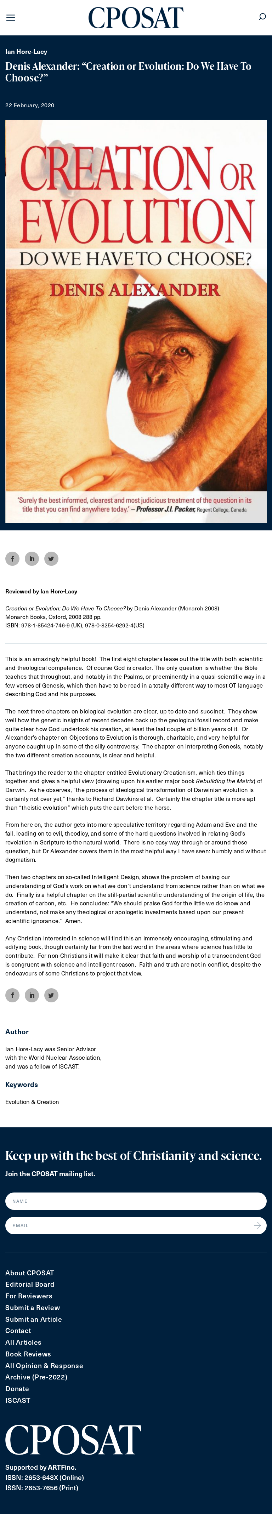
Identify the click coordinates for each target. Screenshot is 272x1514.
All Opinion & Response (44, 1365)
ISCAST (18, 1400)
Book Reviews (28, 1353)
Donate (17, 1388)
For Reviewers (29, 1295)
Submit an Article (33, 1319)
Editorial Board (29, 1284)
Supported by (40, 1467)
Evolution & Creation (32, 1101)
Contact (18, 1330)
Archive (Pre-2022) (36, 1376)
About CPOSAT (30, 1272)
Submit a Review (32, 1307)
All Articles (23, 1342)
